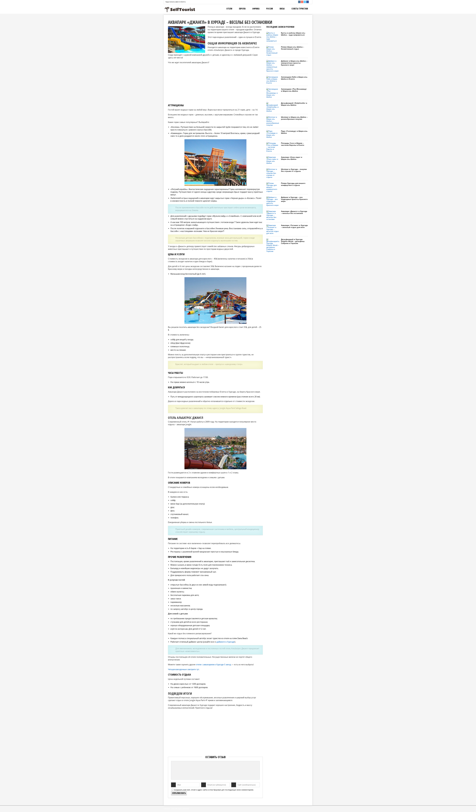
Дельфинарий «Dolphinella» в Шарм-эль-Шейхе (294, 104)
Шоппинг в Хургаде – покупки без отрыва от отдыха (294, 170)
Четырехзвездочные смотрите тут (183, 669)
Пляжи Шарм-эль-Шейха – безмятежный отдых (292, 48)
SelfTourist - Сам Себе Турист (173, 809)
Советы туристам (299, 8)
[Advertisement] (189, 83)
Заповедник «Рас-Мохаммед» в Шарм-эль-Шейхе (294, 90)
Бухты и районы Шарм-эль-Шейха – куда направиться (293, 34)
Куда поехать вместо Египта (176, 2)
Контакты (186, 809)
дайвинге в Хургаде (225, 642)
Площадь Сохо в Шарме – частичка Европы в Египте (292, 144)
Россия (269, 8)
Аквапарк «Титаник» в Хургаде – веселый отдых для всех (294, 226)
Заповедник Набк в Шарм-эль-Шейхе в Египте (294, 78)
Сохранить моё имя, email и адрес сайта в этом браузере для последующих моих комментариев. (214, 790)
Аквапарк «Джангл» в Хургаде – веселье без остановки (294, 212)
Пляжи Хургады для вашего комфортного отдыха (293, 184)
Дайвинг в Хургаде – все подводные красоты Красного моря (294, 199)
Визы (282, 8)
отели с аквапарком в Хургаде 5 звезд (213, 664)
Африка (255, 8)
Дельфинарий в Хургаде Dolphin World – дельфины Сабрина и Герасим (293, 241)
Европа (242, 8)
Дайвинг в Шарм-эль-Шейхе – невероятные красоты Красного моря (294, 63)
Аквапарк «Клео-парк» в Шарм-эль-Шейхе (291, 158)
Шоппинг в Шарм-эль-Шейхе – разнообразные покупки (294, 118)
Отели (229, 8)
